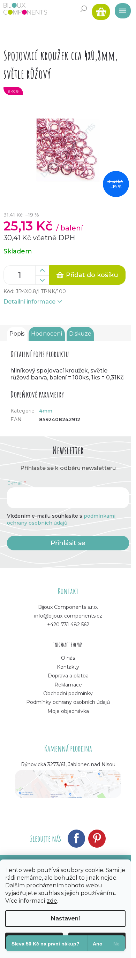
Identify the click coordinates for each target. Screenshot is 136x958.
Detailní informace (29, 301)
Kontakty (68, 667)
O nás (68, 658)
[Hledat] (84, 9)
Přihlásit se (68, 543)
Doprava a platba (68, 676)
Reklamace (68, 685)
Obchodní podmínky (68, 693)
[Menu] (120, 9)
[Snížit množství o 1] (42, 280)
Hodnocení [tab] (46, 333)
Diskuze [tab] (80, 333)
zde (52, 900)
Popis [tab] (16, 333)
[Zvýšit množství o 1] (42, 270)
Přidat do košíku (92, 275)
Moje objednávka (68, 711)
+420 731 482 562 (68, 624)
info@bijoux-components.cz (68, 616)
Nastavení (65, 918)
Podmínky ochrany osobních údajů (68, 702)
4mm (45, 411)
